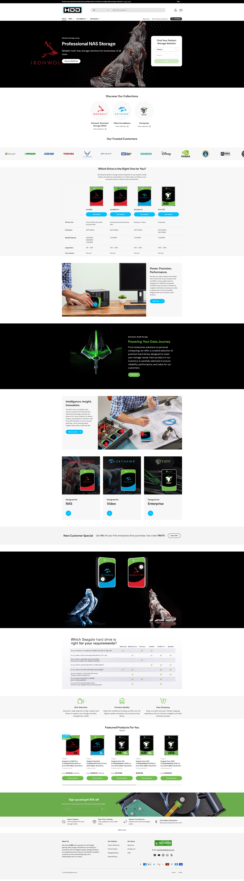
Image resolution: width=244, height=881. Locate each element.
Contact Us (131, 849)
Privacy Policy (113, 849)
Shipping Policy (113, 853)
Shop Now (156, 301)
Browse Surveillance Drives (73, 64)
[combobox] (128, 10)
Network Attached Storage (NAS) (99, 124)
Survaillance (81, 19)
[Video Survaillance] (122, 110)
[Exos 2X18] (171, 745)
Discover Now (72, 432)
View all (122, 730)
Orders (174, 872)
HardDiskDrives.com (71, 872)
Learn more (127, 1)
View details (96, 214)
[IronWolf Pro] (72, 745)
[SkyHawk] (97, 745)
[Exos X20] (146, 745)
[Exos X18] (122, 745)
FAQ (178, 1)
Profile (180, 872)
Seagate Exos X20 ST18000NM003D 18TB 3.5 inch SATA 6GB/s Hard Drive (146, 763)
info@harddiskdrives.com (165, 850)
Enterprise (94, 19)
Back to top (122, 830)
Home (64, 19)
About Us (146, 19)
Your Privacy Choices (160, 19)
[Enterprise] (144, 110)
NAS (70, 19)
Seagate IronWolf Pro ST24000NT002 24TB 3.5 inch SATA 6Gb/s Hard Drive (72, 763)
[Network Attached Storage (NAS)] (99, 110)
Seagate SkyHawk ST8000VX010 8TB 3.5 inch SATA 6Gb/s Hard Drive (97, 763)
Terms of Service (113, 845)
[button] (181, 10)
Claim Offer (174, 535)
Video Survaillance (122, 123)
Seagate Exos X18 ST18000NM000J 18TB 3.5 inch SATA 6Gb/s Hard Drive (121, 763)
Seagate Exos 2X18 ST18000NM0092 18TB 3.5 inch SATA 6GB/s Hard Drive (171, 763)
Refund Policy (112, 857)
